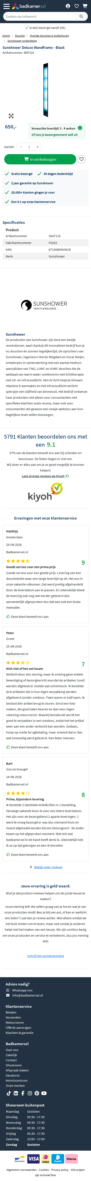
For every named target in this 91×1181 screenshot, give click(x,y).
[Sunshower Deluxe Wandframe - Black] (45, 89)
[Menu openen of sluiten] (6, 6)
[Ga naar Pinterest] (37, 1093)
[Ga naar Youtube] (44, 1093)
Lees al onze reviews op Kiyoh (43, 476)
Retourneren (15, 1022)
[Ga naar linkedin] (16, 1093)
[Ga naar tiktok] (9, 1093)
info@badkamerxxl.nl (27, 995)
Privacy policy (60, 1170)
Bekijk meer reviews (48, 867)
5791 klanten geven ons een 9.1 (47, 27)
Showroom (14, 1065)
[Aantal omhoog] (37, 147)
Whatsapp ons (22, 990)
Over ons (12, 1050)
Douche (20, 36)
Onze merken (15, 1085)
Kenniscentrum (17, 1080)
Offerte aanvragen (18, 1027)
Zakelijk (11, 1055)
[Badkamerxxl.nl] (29, 6)
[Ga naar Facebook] (23, 1093)
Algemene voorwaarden (21, 1170)
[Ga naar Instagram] (30, 1093)
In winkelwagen (42, 159)
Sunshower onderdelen (22, 41)
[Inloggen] (67, 5)
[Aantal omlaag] (21, 147)
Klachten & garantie (19, 1032)
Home (6, 36)
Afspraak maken (17, 1070)
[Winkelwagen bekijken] (85, 5)
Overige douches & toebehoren (49, 36)
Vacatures (13, 1075)
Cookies (44, 1170)
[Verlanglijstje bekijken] (76, 5)
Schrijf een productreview (45, 956)
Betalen (11, 1012)
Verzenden (13, 1017)
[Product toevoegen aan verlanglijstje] (81, 159)
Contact (11, 1060)
